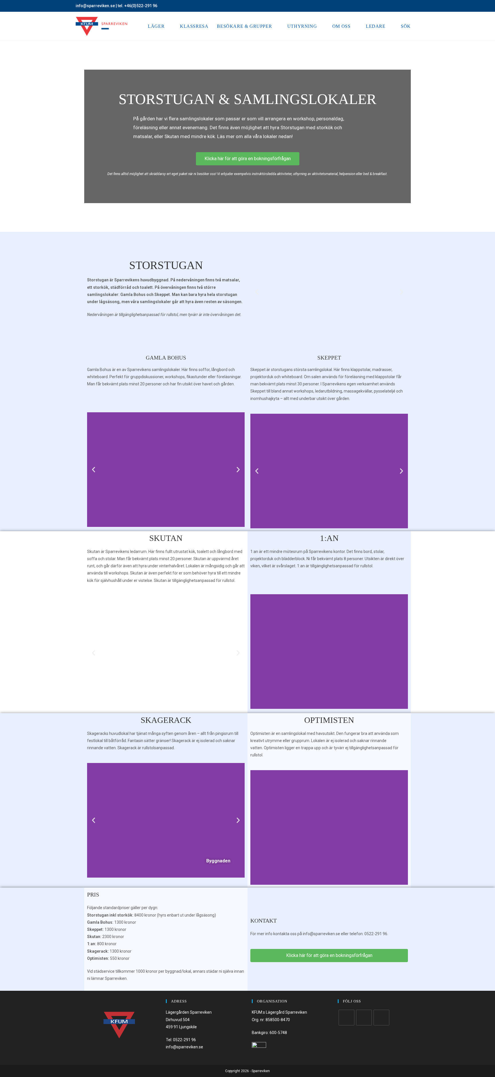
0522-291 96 (184, 1039)
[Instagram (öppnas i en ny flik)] (411, 6)
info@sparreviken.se (95, 5)
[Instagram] (364, 1017)
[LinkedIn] (381, 1017)
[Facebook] (346, 1017)
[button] (256, 291)
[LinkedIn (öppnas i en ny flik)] (417, 6)
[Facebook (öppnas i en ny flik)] (404, 6)
